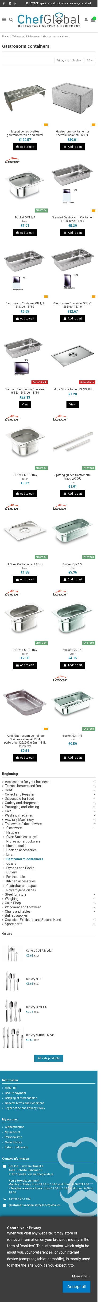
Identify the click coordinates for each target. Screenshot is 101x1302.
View (25, 404)
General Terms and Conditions (24, 1103)
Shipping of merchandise (21, 1098)
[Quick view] (30, 126)
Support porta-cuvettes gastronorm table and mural (25, 133)
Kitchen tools (15, 846)
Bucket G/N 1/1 (72, 735)
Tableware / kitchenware (23, 824)
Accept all (76, 1286)
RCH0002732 (25, 746)
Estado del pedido (16, 1147)
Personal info (13, 1137)
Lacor (25, 221)
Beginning (10, 774)
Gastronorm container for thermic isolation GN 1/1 (72, 133)
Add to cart (27, 147)
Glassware (14, 828)
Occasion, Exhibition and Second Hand (33, 920)
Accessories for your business (27, 782)
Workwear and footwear (23, 907)
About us (10, 1087)
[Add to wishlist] (19, 126)
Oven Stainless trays (21, 837)
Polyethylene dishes (21, 890)
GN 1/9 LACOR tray (25, 650)
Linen (10, 854)
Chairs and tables (18, 911)
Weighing (12, 899)
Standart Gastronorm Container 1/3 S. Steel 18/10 (72, 219)
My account (12, 1132)
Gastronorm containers (24, 859)
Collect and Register (20, 794)
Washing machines (19, 815)
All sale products (49, 1058)
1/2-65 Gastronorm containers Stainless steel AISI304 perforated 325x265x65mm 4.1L (25, 739)
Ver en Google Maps (40, 1174)
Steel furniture (16, 894)
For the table (15, 877)
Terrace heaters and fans (24, 786)
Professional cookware (23, 841)
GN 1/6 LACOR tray (25, 475)
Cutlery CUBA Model (39, 950)
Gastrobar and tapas (21, 886)
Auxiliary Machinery (19, 819)
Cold (8, 811)
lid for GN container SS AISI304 (72, 389)
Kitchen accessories (21, 881)
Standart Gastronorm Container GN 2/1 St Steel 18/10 (25, 391)
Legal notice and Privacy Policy (25, 1108)
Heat (8, 790)
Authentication (14, 1127)
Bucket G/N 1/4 (25, 217)
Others (11, 863)
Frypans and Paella (20, 868)
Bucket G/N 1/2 (72, 564)
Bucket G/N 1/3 (72, 650)
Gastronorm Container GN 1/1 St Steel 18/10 (72, 305)
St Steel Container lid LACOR (25, 564)
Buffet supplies (16, 915)
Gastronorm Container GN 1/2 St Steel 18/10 (25, 305)
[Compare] (25, 126)
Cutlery (11, 872)
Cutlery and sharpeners (22, 803)
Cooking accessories (21, 850)
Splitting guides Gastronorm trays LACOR (72, 476)
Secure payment (15, 1093)
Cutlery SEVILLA (36, 1007)
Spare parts (13, 924)
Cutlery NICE (34, 979)
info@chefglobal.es (48, 1205)
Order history (13, 1142)
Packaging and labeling (22, 807)
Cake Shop (13, 903)
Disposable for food (19, 798)
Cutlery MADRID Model (40, 1035)
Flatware (12, 832)
